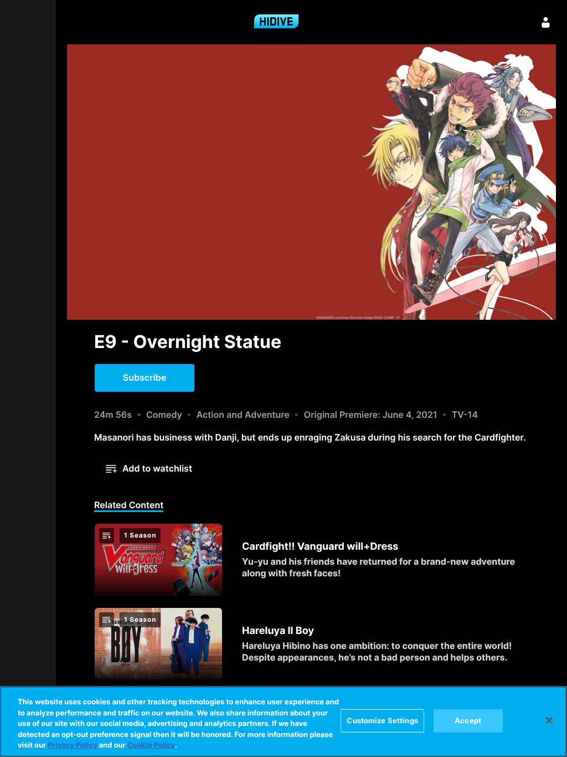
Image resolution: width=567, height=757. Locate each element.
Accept (468, 720)
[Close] (549, 720)
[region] (283, 721)
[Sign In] (546, 22)
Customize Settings (382, 720)
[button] (144, 378)
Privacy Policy (72, 745)
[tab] (128, 506)
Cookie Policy (151, 745)
